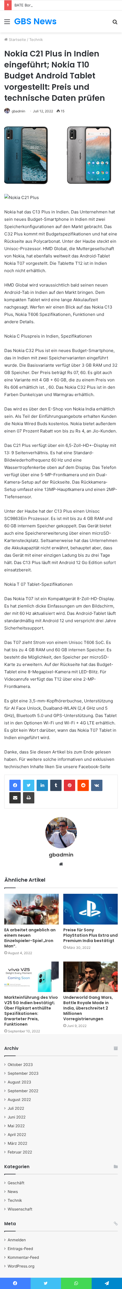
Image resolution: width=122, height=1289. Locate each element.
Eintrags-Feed (20, 1248)
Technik (36, 39)
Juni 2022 (17, 1117)
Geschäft (16, 1183)
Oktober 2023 (20, 1064)
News (13, 1191)
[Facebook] (15, 785)
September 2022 (23, 1091)
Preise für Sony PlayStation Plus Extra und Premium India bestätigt (90, 935)
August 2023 (19, 1082)
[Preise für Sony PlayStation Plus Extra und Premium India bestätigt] (90, 909)
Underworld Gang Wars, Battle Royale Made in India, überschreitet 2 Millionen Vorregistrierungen (88, 1008)
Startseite (17, 39)
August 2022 (19, 1099)
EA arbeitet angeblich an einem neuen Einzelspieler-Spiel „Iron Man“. (30, 938)
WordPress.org (21, 1266)
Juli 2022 (16, 1108)
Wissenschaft (20, 1209)
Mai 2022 (16, 1126)
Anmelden (17, 1240)
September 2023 (23, 1073)
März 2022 (17, 1143)
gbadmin (18, 111)
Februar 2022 (20, 1152)
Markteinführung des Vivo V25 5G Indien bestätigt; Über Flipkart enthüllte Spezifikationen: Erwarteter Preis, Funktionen (31, 1011)
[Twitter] (28, 785)
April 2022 (17, 1134)
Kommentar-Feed (23, 1257)
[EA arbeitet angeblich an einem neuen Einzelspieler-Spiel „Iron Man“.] (31, 909)
